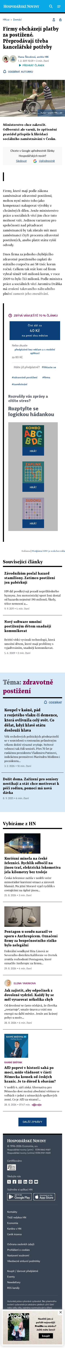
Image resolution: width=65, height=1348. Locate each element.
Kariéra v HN (14, 1229)
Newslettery (13, 1282)
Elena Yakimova (25, 983)
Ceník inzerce (14, 1234)
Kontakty (12, 1212)
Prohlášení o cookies (18, 1250)
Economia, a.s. (30, 1146)
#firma (46, 377)
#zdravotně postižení (24, 377)
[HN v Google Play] (19, 1196)
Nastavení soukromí (18, 1255)
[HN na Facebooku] (14, 1182)
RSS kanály (13, 1288)
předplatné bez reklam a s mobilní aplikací (35, 351)
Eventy (11, 1277)
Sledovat (21, 161)
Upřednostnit (47, 161)
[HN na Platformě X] (9, 1182)
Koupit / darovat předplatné (22, 1271)
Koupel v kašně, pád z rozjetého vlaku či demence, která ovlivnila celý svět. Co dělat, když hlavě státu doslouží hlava (31, 720)
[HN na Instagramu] (20, 1182)
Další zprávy (32, 1121)
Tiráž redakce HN (16, 1217)
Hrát (33, 451)
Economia (12, 1223)
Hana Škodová (27, 56)
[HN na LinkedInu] (25, 1182)
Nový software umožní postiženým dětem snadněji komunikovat (27, 626)
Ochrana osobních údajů (20, 1244)
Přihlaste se (49, 367)
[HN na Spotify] (30, 1182)
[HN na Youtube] (36, 1182)
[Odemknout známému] (60, 20)
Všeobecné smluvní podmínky (23, 1261)
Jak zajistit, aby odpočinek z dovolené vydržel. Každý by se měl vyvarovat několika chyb (29, 995)
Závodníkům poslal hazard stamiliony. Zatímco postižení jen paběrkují (29, 578)
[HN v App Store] (44, 1196)
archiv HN (42, 56)
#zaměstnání (19, 384)
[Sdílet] (54, 20)
